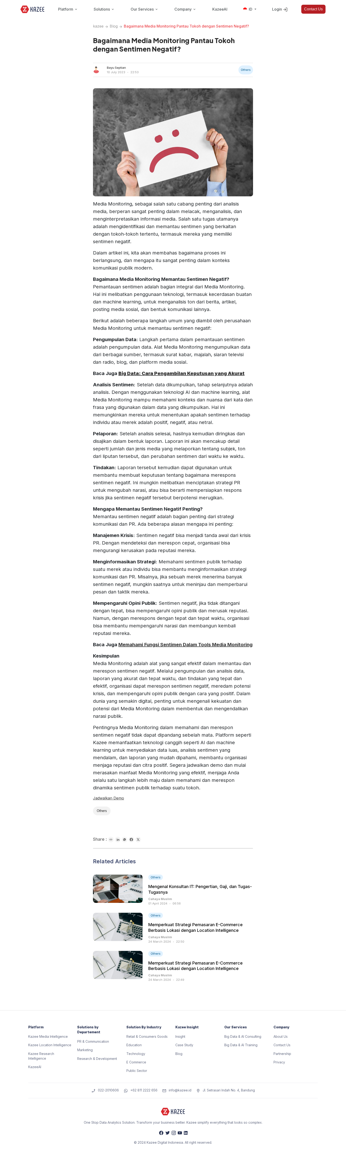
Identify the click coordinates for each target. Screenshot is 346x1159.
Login (277, 9)
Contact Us (313, 9)
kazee (98, 26)
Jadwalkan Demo (108, 798)
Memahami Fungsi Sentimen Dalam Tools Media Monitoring (185, 644)
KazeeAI (219, 9)
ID (250, 9)
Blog (114, 26)
